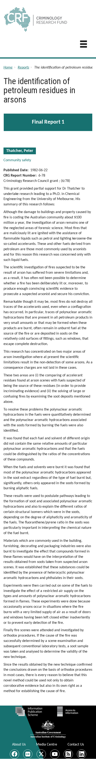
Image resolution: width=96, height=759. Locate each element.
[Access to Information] (68, 711)
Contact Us (76, 744)
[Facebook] (14, 754)
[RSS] (68, 754)
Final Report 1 (48, 122)
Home (8, 67)
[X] (41, 754)
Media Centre (46, 744)
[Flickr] (28, 754)
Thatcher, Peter (19, 151)
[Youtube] (55, 754)
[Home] (50, 17)
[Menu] (83, 45)
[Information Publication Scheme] (28, 711)
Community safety (17, 160)
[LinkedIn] (81, 754)
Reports (23, 67)
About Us (19, 744)
